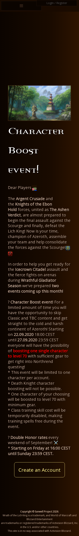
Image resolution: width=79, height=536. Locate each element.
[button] (34, 188)
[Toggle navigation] (21, 5)
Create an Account (39, 469)
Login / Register (56, 3)
